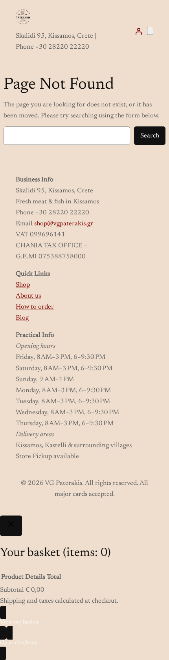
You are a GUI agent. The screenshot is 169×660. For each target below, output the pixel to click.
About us (28, 296)
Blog (22, 318)
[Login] (138, 31)
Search (149, 136)
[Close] (11, 526)
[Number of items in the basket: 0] (150, 31)
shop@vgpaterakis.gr (63, 224)
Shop (23, 285)
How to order (35, 307)
